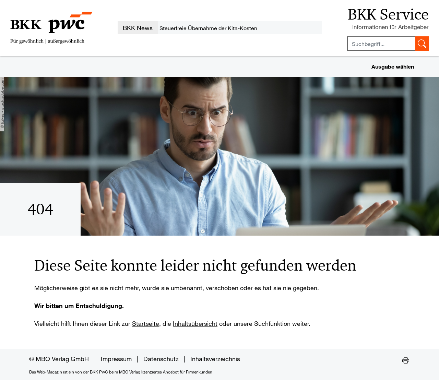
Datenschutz (161, 359)
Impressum (116, 359)
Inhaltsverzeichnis (215, 359)
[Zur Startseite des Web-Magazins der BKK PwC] (51, 28)
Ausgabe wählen (392, 66)
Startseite (145, 323)
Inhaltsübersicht (195, 323)
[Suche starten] (422, 43)
